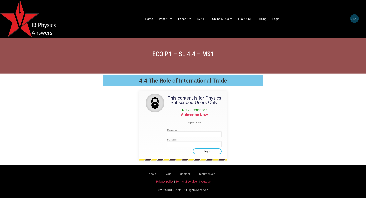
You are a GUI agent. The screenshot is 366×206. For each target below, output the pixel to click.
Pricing (261, 19)
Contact (185, 174)
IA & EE (201, 19)
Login (275, 19)
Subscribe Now (194, 115)
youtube (205, 181)
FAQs (168, 174)
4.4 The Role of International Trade (183, 80)
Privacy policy (164, 181)
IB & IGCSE (244, 19)
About (152, 174)
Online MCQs (220, 19)
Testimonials (207, 174)
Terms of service (187, 181)
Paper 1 (164, 19)
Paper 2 (183, 19)
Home (149, 19)
